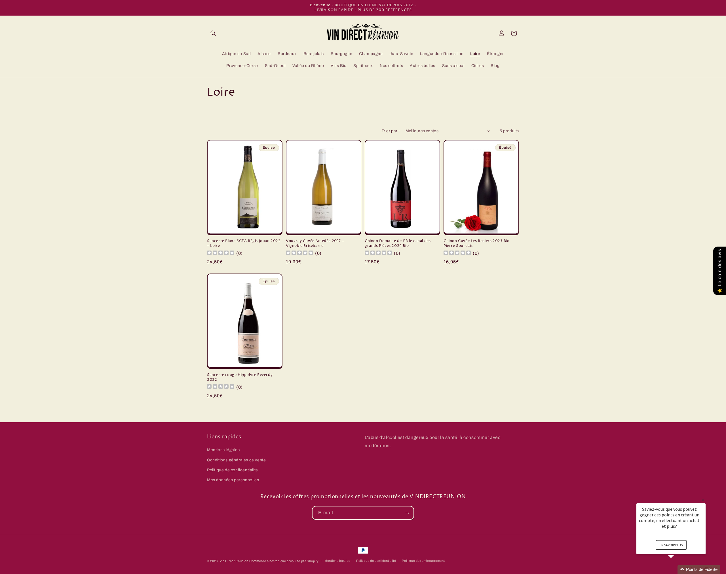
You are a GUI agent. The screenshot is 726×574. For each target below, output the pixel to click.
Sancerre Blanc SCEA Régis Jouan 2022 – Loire (244, 243)
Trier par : (391, 131)
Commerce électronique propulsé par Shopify (283, 561)
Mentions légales (223, 450)
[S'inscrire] (407, 513)
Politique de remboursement (423, 560)
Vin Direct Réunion (234, 561)
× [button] (703, 499)
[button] (213, 33)
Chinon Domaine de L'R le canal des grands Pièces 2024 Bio (397, 243)
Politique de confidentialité (232, 470)
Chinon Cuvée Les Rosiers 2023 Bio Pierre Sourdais (477, 243)
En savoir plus (671, 545)
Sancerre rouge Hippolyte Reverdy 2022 (240, 377)
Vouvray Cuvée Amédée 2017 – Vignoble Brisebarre (315, 243)
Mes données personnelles (233, 480)
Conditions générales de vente (236, 460)
